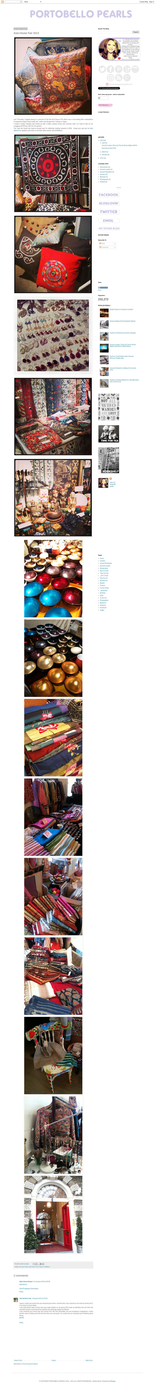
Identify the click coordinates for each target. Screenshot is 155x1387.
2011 (102, 158)
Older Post (88, 1360)
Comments (104, 247)
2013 (102, 140)
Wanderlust (103, 580)
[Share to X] (38, 1264)
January (105, 154)
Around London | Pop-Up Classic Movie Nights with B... (120, 145)
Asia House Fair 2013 (109, 148)
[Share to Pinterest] (43, 1264)
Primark (102, 182)
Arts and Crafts (23, 1266)
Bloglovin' (103, 603)
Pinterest (103, 605)
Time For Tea (104, 573)
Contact (102, 561)
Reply (21, 1291)
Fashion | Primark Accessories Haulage (123, 333)
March (104, 152)
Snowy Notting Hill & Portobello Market (122, 321)
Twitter (102, 610)
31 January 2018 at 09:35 (41, 1281)
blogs (99, 290)
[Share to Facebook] (41, 1264)
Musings (102, 177)
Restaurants (104, 568)
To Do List (103, 598)
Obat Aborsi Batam (26, 1281)
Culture (41, 1266)
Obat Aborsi (23, 1284)
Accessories (104, 167)
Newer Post (18, 1360)
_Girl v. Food (104, 575)
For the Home (104, 588)
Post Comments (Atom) (30, 1364)
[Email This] (34, 1264)
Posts (103, 243)
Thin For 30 (103, 578)
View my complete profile (113, 484)
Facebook (103, 608)
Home (54, 1360)
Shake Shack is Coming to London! (121, 309)
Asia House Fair (33, 1266)
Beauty (102, 583)
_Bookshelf (103, 590)
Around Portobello (106, 172)
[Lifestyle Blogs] (103, 288)
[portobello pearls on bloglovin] (105, 106)
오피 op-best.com (25, 1298)
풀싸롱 (21, 1317)
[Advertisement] (110, 265)
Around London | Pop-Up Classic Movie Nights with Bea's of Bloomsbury (123, 345)
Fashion (102, 174)
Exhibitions (47, 1266)
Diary (101, 595)
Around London (105, 169)
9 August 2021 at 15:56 (39, 1298)
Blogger (113, 1381)
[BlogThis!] (36, 1264)
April (103, 143)
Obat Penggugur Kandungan (28, 1288)
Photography (104, 179)
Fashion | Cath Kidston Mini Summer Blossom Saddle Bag (122, 357)
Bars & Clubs (104, 571)
